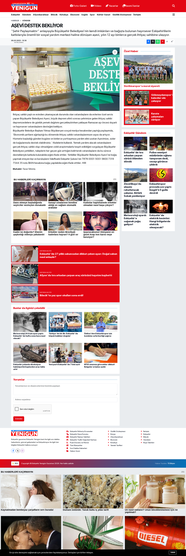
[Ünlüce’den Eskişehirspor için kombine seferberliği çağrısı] (100, 322)
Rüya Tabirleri (148, 443)
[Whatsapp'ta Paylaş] (158, 42)
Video (97, 6)
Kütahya (64, 15)
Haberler (15, 21)
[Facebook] (13, 451)
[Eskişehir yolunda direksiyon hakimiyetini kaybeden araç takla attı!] (30, 353)
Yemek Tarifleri (116, 445)
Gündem (26, 15)
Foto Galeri (80, 6)
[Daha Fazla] (163, 42)
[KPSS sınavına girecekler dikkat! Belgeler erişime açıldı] (100, 353)
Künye (113, 434)
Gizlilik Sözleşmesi (121, 15)
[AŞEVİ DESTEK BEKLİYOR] (65, 79)
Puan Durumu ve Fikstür (79, 443)
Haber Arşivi (75, 451)
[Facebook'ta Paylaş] (148, 42)
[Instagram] (22, 451)
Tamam (172, 552)
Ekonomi (74, 15)
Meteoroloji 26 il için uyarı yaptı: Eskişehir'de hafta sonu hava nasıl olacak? (29, 336)
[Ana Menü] (173, 15)
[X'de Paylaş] (153, 42)
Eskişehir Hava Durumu (79, 434)
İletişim (137, 15)
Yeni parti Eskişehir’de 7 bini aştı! (64, 364)
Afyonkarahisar (41, 15)
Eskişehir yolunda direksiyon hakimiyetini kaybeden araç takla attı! (29, 366)
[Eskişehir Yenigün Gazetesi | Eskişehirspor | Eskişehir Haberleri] (24, 6)
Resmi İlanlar (132, 6)
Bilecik (54, 15)
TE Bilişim (171, 463)
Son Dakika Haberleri (78, 448)
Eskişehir (15, 15)
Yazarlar (113, 6)
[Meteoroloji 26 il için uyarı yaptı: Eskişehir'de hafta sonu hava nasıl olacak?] (30, 322)
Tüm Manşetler (76, 445)
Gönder (19, 419)
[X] (18, 451)
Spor (92, 15)
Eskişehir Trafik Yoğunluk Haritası (83, 440)
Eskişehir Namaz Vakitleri (80, 437)
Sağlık (84, 15)
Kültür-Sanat (103, 15)
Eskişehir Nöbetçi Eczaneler (81, 431)
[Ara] (173, 6)
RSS (16, 463)
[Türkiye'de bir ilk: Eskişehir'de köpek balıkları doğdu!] (65, 322)
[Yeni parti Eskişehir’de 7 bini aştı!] (65, 353)
